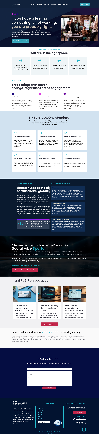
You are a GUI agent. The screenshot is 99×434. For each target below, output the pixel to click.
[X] (85, 423)
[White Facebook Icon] (79, 423)
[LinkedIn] (77, 423)
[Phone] (74, 419)
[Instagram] (82, 423)
